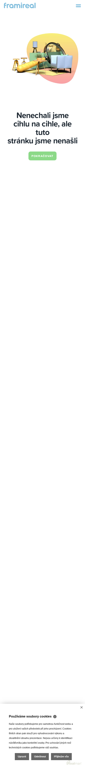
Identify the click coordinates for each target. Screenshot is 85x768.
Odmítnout (40, 756)
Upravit (22, 756)
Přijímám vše (61, 756)
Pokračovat (42, 156)
